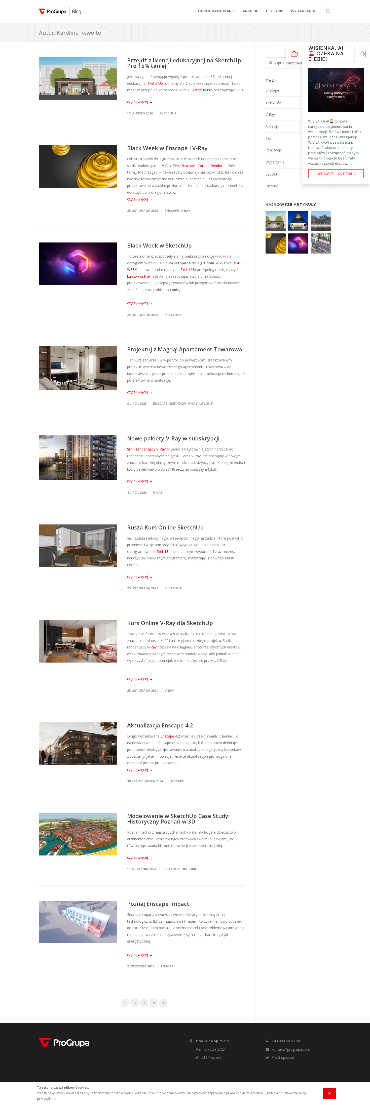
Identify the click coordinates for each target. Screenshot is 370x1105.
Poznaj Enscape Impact (158, 903)
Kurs (138, 360)
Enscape (188, 165)
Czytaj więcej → (140, 101)
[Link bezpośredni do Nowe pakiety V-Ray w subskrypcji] (78, 457)
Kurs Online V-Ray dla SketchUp (170, 623)
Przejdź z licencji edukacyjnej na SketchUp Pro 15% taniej (184, 62)
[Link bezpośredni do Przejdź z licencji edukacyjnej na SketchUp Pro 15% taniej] (78, 78)
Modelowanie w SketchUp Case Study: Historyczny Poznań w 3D (178, 818)
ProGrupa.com (283, 1057)
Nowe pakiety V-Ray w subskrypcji (173, 438)
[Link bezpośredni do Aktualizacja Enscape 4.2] (78, 743)
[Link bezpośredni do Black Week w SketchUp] (78, 263)
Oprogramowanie (216, 11)
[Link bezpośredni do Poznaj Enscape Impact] (78, 922)
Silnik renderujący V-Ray (146, 449)
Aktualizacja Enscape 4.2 (160, 725)
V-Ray (166, 165)
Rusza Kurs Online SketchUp (165, 527)
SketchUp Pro (202, 90)
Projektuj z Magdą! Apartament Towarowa (184, 349)
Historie (274, 11)
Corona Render (210, 165)
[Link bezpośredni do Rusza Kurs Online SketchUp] (78, 545)
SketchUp (155, 83)
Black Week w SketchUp (159, 245)
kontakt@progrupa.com (291, 1049)
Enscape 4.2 (170, 736)
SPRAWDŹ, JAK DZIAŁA (336, 174)
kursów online (138, 276)
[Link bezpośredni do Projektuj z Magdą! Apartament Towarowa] (78, 368)
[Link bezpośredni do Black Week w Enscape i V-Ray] (78, 166)
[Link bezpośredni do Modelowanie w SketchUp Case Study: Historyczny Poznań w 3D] (78, 834)
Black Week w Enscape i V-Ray (167, 148)
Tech (270, 138)
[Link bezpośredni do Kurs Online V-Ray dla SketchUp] (78, 641)
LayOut (206, 403)
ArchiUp (250, 11)
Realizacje (274, 150)
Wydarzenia (303, 11)
